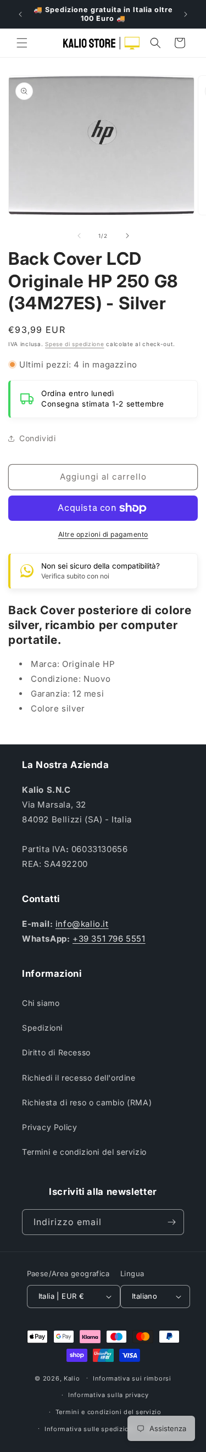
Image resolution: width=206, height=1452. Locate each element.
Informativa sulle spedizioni (90, 1429)
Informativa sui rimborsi (132, 1378)
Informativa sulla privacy (108, 1395)
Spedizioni (42, 1027)
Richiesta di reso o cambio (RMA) (87, 1102)
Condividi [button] (37, 438)
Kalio (72, 1378)
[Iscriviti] (171, 1222)
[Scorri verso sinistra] (79, 236)
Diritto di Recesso (56, 1052)
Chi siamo (40, 1003)
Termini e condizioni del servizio (84, 1151)
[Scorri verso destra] (127, 236)
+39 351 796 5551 (109, 938)
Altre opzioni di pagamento (103, 534)
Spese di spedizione (74, 344)
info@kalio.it (82, 924)
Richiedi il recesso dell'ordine (79, 1077)
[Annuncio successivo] (186, 14)
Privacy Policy (49, 1127)
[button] (22, 43)
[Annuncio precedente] (20, 14)
